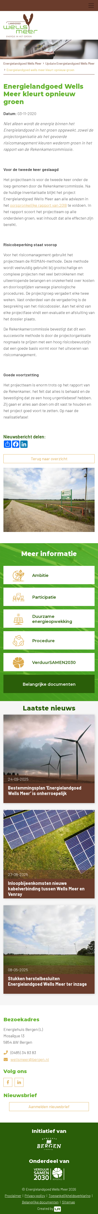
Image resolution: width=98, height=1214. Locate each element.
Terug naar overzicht (49, 458)
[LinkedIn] (19, 1082)
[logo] (20, 25)
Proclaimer (13, 1195)
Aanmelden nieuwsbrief (49, 1106)
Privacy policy (35, 1195)
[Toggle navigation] (91, 5)
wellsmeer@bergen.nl (29, 1059)
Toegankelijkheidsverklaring (69, 1195)
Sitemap (68, 1202)
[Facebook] (7, 1082)
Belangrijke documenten (40, 1202)
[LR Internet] (57, 1208)
